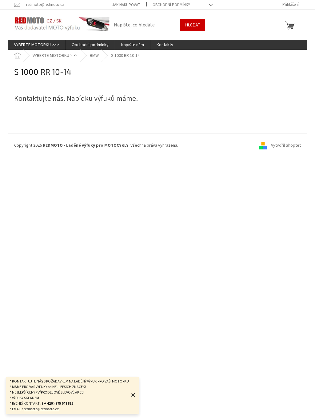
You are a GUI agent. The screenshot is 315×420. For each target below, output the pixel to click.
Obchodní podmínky (171, 5)
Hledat (192, 24)
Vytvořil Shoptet (286, 146)
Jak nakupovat (126, 5)
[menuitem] (36, 45)
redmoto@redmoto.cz (41, 409)
